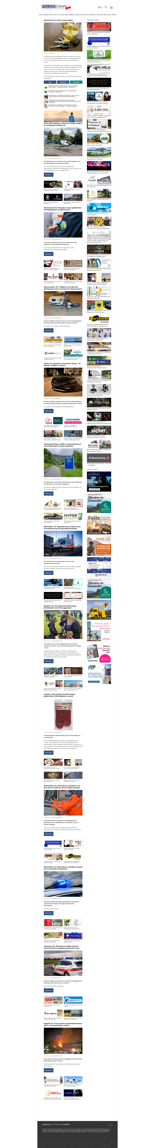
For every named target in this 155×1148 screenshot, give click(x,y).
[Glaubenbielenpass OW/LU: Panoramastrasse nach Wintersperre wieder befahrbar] (63, 462)
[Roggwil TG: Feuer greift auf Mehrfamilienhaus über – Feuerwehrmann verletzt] (63, 1041)
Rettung (97, 14)
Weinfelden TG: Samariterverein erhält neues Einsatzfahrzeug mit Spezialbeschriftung (62, 527)
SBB (80, 14)
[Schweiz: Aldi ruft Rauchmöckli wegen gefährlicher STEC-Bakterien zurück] (63, 714)
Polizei (87, 14)
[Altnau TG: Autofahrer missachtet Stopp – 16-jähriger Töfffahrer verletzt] (63, 382)
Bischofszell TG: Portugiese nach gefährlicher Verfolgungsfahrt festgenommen (63, 209)
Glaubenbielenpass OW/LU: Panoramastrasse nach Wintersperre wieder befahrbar (62, 445)
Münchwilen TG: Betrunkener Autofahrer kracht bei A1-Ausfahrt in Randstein (63, 868)
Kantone (51, 14)
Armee (101, 14)
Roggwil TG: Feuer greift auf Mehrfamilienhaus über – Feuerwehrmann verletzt (63, 1024)
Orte (58, 14)
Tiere (105, 14)
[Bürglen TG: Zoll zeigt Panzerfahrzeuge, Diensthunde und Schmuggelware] (63, 624)
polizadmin (51, 53)
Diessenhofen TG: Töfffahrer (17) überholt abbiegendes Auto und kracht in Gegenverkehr (63, 288)
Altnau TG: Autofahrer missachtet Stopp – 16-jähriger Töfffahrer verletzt (62, 364)
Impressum (47, 1124)
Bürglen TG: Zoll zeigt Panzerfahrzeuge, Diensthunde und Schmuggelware (60, 607)
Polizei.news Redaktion (56, 158)
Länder (62, 14)
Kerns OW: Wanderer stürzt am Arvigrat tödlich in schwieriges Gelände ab (63, 124)
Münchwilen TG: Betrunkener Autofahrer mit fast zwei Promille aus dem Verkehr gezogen (62, 787)
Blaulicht (108, 14)
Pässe (83, 14)
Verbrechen (72, 14)
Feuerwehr (92, 14)
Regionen (46, 14)
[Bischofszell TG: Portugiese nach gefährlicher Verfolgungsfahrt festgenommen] (63, 225)
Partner (114, 14)
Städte (55, 14)
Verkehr (77, 14)
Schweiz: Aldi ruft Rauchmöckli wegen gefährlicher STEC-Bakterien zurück (59, 695)
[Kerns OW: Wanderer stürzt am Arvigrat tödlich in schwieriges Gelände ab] (63, 142)
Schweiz (41, 14)
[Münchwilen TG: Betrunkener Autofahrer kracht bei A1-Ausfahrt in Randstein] (63, 884)
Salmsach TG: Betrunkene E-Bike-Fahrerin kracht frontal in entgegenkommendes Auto (61, 947)
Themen (66, 14)
